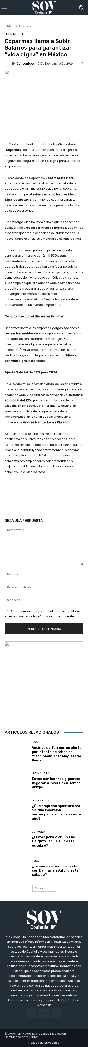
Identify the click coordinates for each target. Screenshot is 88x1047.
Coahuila (38, 831)
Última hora (23, 26)
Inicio (8, 26)
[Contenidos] (8, 63)
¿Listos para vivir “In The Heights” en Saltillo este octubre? (53, 841)
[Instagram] (44, 1013)
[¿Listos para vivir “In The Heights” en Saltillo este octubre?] (16, 839)
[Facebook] (31, 1013)
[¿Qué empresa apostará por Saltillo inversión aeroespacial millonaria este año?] (16, 810)
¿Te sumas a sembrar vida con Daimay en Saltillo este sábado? (55, 870)
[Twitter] (56, 1013)
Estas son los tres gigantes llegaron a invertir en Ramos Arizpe (56, 783)
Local (36, 742)
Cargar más (42, 888)
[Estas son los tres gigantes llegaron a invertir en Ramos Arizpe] (16, 781)
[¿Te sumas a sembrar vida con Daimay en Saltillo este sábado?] (16, 868)
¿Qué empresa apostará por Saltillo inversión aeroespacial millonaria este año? (56, 812)
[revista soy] (44, 78)
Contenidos (25, 63)
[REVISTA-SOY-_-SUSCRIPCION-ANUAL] (44, 680)
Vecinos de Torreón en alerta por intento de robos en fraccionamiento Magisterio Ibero (57, 754)
